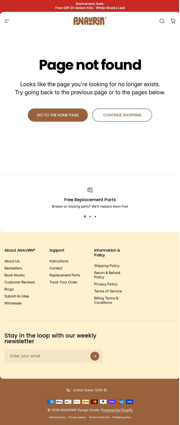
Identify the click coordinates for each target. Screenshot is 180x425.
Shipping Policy (107, 265)
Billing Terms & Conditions (106, 300)
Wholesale (13, 303)
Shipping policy (121, 417)
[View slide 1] (84, 216)
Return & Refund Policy (107, 274)
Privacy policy (77, 417)
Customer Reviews (19, 282)
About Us (12, 261)
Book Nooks (14, 275)
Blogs (9, 289)
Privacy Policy (105, 284)
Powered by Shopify (117, 410)
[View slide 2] (90, 216)
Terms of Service (108, 291)
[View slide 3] (95, 216)
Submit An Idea (16, 296)
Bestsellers (13, 268)
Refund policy (57, 417)
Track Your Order (63, 282)
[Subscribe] (94, 356)
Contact (55, 268)
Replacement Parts (64, 275)
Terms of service (99, 417)
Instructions (58, 261)
